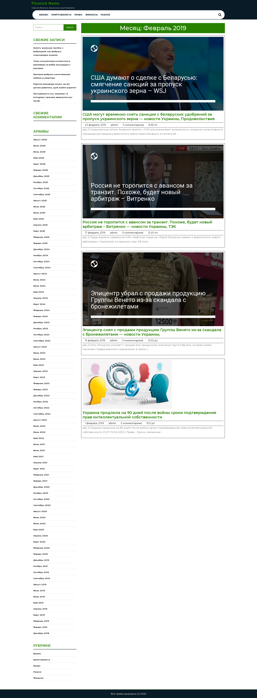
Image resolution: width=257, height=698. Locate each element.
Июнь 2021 (39, 450)
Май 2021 (38, 456)
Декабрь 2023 (41, 322)
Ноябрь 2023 (40, 328)
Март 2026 (39, 164)
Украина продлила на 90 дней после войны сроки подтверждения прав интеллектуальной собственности (149, 414)
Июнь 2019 (39, 596)
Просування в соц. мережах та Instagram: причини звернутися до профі (52, 97)
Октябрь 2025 (41, 188)
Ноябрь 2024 (40, 255)
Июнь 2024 (39, 286)
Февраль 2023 (41, 383)
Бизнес (43, 14)
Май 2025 (38, 219)
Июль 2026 (39, 145)
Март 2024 (39, 304)
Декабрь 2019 (41, 560)
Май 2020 (38, 529)
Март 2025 (39, 231)
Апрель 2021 (40, 462)
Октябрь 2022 (41, 408)
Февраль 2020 (41, 548)
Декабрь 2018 (41, 633)
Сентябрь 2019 (41, 578)
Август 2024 (40, 273)
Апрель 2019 (40, 609)
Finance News (45, 3)
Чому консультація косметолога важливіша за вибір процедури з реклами (51, 64)
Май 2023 (38, 365)
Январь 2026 (40, 170)
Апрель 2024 (40, 298)
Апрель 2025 (40, 225)
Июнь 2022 (39, 432)
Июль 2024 (39, 280)
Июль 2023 (39, 353)
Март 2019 (39, 615)
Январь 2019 (40, 627)
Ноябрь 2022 (40, 401)
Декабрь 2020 (41, 487)
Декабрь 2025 (41, 176)
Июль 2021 (39, 444)
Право (78, 14)
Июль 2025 (39, 206)
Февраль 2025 (41, 237)
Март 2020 (39, 542)
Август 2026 (40, 139)
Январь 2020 (40, 554)
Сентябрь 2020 (42, 505)
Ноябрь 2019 (40, 566)
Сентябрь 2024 (42, 267)
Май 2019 (38, 603)
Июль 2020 (39, 517)
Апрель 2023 (40, 371)
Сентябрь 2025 (41, 194)
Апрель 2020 (40, 535)
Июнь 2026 (39, 152)
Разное (105, 14)
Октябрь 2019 (41, 572)
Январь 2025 (40, 243)
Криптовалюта (61, 14)
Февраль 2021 (41, 475)
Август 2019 (39, 584)
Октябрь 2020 (41, 499)
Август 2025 (40, 200)
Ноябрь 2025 (40, 182)
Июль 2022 (39, 426)
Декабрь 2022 (41, 395)
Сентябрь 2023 (41, 340)
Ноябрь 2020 (40, 493)
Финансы (91, 14)
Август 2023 (40, 347)
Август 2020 (40, 511)
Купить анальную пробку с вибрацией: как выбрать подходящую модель (48, 51)
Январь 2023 (40, 389)
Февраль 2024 (41, 310)
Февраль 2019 (41, 621)
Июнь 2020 (39, 523)
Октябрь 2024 (41, 261)
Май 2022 (38, 438)
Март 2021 (39, 468)
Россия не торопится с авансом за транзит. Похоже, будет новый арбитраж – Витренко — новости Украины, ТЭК (147, 224)
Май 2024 (38, 292)
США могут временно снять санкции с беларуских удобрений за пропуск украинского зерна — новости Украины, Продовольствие (149, 116)
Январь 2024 (40, 316)
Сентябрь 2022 (41, 414)
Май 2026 (38, 158)
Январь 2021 (40, 481)
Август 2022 (40, 420)
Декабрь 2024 (41, 249)
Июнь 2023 (39, 359)
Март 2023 (39, 377)
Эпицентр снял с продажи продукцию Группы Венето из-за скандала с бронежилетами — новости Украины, (152, 332)
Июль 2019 (39, 590)
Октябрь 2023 (41, 334)
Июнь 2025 (39, 213)
